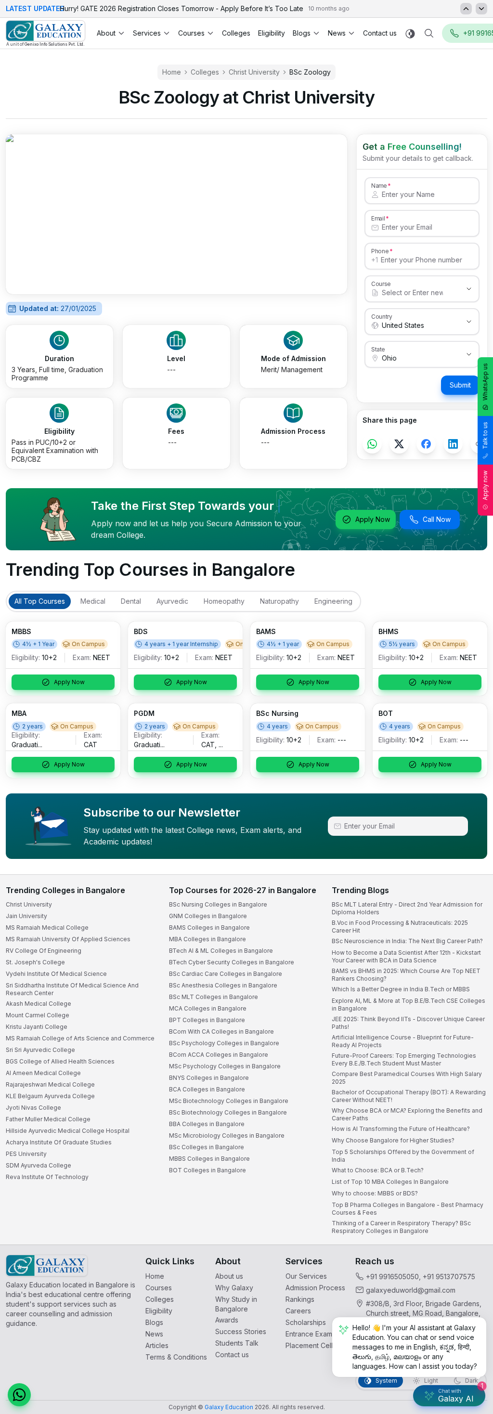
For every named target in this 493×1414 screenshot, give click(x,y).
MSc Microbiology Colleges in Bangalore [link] (227, 1135)
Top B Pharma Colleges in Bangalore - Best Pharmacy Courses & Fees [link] (407, 1208)
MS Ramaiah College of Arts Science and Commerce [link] (80, 1038)
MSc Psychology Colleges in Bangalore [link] (225, 1066)
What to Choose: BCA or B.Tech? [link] (378, 1170)
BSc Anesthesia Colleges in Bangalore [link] (223, 985)
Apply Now (372, 519)
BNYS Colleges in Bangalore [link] (209, 1077)
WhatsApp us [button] (485, 382)
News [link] (154, 1334)
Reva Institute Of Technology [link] (47, 1176)
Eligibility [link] (271, 33)
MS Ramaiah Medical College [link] (47, 927)
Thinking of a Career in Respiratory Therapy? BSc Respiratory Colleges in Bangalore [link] (401, 1226)
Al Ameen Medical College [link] (43, 1073)
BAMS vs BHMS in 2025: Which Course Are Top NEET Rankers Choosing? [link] (406, 974)
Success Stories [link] (240, 1331)
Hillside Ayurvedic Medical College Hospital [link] (68, 1130)
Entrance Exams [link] (310, 1334)
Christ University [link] (254, 72)
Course (381, 283)
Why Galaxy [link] (234, 1288)
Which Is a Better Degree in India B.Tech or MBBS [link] (401, 989)
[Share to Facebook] (426, 444)
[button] (19, 1394)
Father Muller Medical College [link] (48, 1119)
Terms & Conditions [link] (176, 1357)
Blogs (302, 33)
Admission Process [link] (315, 1288)
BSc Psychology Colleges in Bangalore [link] (224, 1043)
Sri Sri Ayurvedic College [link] (40, 1049)
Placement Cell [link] (309, 1345)
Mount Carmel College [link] (37, 1015)
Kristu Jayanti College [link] (36, 1026)
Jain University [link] (26, 916)
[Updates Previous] (466, 8)
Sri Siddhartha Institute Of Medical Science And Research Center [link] (72, 989)
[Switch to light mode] (410, 33)
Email (378, 218)
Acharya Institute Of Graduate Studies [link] (59, 1142)
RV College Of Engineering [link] (43, 950)
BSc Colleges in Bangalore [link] (206, 1147)
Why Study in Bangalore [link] (236, 1304)
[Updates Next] (481, 8)
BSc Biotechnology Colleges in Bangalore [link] (228, 1112)
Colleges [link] (236, 33)
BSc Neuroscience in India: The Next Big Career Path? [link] (407, 941)
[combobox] (412, 293)
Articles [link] (157, 1345)
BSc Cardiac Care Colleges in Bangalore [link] (225, 973)
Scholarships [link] (305, 1322)
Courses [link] (158, 1288)
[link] (45, 33)
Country (381, 316)
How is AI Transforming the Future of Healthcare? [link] (401, 1128)
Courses (191, 33)
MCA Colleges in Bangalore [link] (207, 1008)
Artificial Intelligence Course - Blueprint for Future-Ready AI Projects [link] (403, 1041)
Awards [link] (226, 1320)
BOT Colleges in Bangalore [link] (207, 1170)
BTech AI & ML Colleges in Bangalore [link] (221, 950)
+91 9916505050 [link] (392, 1276)
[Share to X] (399, 444)
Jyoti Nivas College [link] (33, 1107)
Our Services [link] (306, 1276)
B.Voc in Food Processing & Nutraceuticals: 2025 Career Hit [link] (400, 926)
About (106, 33)
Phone (380, 250)
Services (147, 33)
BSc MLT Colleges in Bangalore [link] (213, 996)
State (378, 349)
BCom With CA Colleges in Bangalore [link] (221, 1031)
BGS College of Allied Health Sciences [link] (60, 1061)
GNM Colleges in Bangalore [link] (208, 916)
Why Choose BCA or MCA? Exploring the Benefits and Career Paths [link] (407, 1114)
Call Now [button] (437, 519)
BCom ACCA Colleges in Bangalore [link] (218, 1054)
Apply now (485, 485)
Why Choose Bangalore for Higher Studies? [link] (393, 1140)
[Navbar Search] (429, 33)
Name (379, 185)
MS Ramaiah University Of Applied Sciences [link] (68, 939)
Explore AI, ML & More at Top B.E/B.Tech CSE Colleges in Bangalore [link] (408, 1004)
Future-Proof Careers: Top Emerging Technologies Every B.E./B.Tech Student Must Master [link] (404, 1059)
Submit (460, 385)
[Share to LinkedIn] (453, 444)
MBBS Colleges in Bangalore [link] (209, 1158)
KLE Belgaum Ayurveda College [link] (50, 1096)
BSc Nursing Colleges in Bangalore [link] (218, 904)
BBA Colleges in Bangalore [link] (207, 1124)
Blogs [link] (154, 1322)
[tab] (40, 601)
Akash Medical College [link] (38, 1003)
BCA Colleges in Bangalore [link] (207, 1089)
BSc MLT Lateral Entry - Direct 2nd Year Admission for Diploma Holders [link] (407, 908)
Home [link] (171, 72)
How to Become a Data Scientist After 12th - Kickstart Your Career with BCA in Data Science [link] (406, 956)
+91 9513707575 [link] (449, 1276)
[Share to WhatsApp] (372, 444)
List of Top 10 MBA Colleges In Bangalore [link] (390, 1181)
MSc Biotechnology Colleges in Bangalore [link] (228, 1100)
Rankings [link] (299, 1299)
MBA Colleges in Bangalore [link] (207, 939)
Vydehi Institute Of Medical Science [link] (56, 973)
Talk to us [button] (485, 435)
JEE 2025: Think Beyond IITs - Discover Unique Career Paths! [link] (408, 1022)
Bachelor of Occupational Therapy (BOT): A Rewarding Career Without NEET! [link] (409, 1096)
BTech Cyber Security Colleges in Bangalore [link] (231, 962)
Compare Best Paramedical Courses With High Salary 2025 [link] (407, 1077)
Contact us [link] (380, 33)
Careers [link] (298, 1311)
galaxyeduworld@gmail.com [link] (410, 1290)
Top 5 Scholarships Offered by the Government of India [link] (403, 1155)
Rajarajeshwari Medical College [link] (50, 1084)
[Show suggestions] (469, 289)
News (337, 33)
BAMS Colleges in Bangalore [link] (209, 927)
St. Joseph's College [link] (35, 962)
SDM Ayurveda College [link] (38, 1165)
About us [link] (229, 1276)
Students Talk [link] (237, 1343)
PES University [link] (26, 1153)
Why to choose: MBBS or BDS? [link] (375, 1193)
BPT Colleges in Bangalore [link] (207, 1020)
